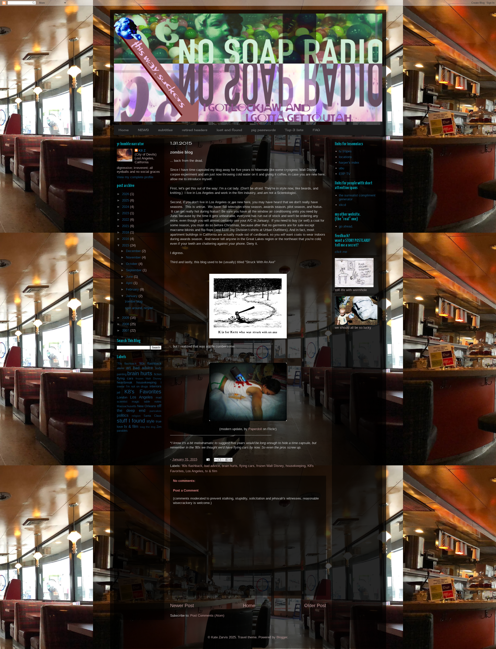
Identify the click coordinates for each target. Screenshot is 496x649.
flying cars (246, 466)
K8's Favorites (142, 392)
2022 (126, 219)
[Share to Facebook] (227, 460)
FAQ (316, 130)
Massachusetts (126, 406)
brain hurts (229, 466)
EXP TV (344, 174)
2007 (126, 330)
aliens (120, 368)
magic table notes (146, 401)
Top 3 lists (294, 130)
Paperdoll (255, 429)
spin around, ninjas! (139, 308)
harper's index (349, 162)
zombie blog (133, 301)
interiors (155, 386)
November (134, 257)
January (132, 296)
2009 (126, 318)
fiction (157, 374)
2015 (126, 245)
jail (118, 392)
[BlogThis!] (219, 460)
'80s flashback (192, 466)
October (132, 264)
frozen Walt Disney (270, 466)
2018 (126, 232)
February (133, 289)
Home (124, 130)
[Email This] (216, 460)
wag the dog (148, 426)
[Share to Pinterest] (230, 460)
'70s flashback (127, 363)
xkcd (342, 205)
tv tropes (345, 151)
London (122, 397)
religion (136, 415)
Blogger (281, 637)
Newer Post (182, 605)
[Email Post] (208, 459)
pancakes (155, 411)
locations (345, 157)
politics (122, 415)
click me (341, 252)
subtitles (165, 130)
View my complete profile (135, 177)
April (129, 283)
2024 (126, 207)
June (130, 276)
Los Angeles (194, 471)
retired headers (194, 130)
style (150, 421)
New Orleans (146, 406)
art (128, 368)
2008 (126, 324)
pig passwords (263, 130)
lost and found (229, 130)
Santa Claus (152, 415)
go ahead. (346, 226)
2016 (126, 239)
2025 (126, 200)
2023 (126, 213)
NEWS (143, 130)
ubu (341, 168)
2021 (126, 226)
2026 (126, 194)
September (134, 270)
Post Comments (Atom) (207, 615)
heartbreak (124, 382)
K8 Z (142, 150)
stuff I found (131, 421)
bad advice (212, 466)
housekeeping (296, 466)
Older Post (315, 605)
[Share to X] (223, 460)
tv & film (211, 471)
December (134, 251)
